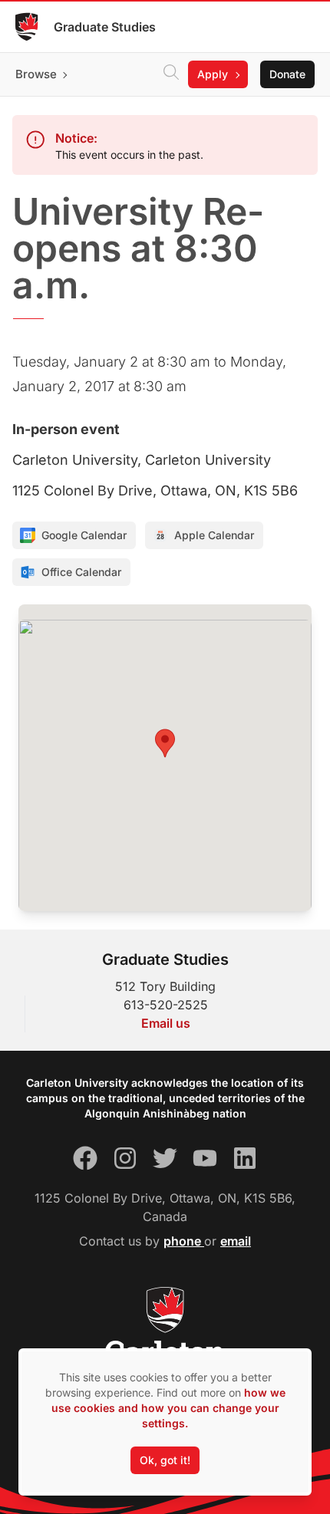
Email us (165, 1023)
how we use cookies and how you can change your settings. (168, 1408)
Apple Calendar (214, 534)
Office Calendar (81, 571)
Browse (36, 74)
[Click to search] (171, 74)
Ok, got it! (165, 1459)
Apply (212, 74)
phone (183, 1241)
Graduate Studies (105, 27)
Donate (287, 74)
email (235, 1241)
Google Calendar (84, 534)
